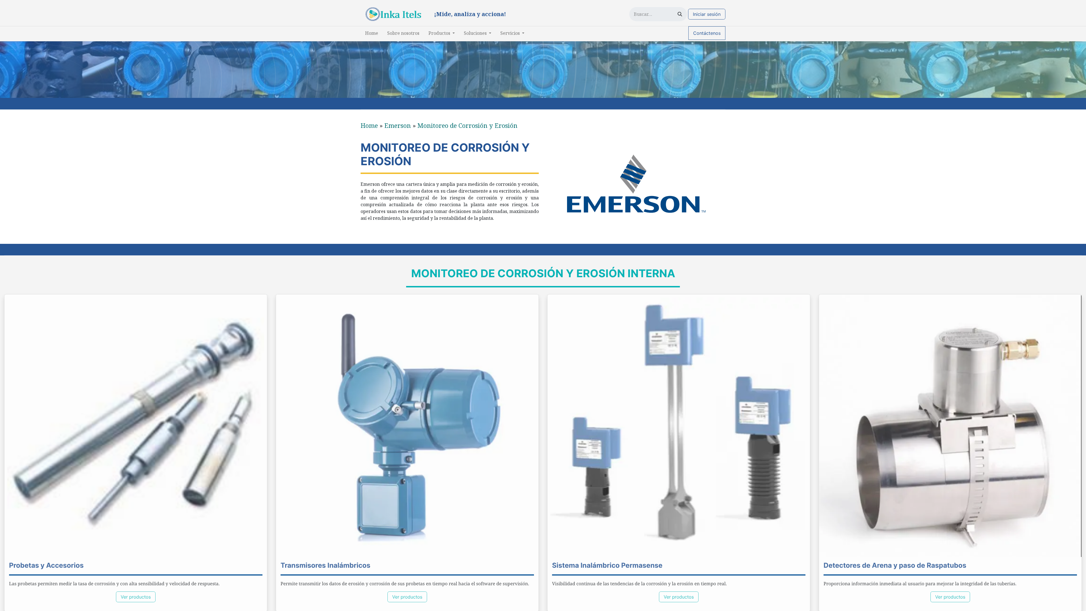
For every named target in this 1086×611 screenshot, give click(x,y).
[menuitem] (372, 33)
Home (369, 125)
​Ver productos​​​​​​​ (136, 597)
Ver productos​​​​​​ (679, 597)
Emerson (397, 125)
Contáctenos (707, 33)
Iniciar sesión (707, 14)
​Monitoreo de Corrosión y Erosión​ (467, 125)
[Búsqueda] (680, 14)
